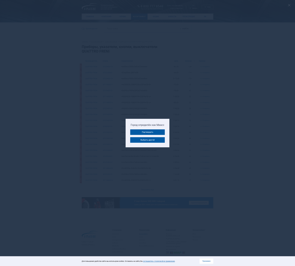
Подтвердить (147, 132)
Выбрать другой (147, 140)
